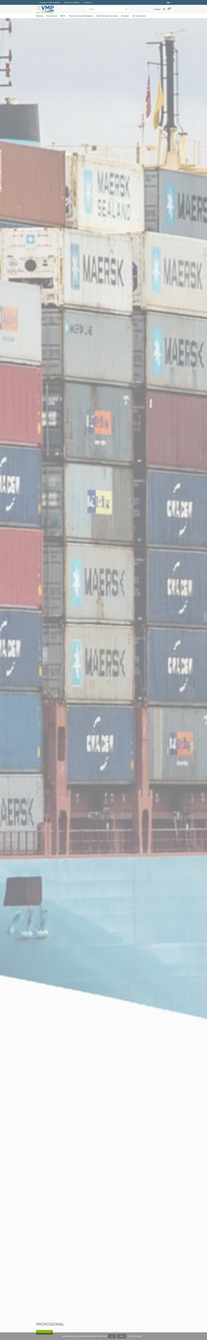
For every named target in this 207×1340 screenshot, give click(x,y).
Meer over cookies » (135, 1336)
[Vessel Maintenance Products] (49, 9)
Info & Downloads (139, 16)
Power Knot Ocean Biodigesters (81, 16)
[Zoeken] (126, 9)
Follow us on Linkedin (71, 2)
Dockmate (125, 16)
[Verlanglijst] (164, 9)
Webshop (39, 16)
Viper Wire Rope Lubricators (107, 16)
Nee (121, 1336)
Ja (112, 1336)
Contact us (88, 2)
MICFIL (63, 16)
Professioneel (51, 16)
